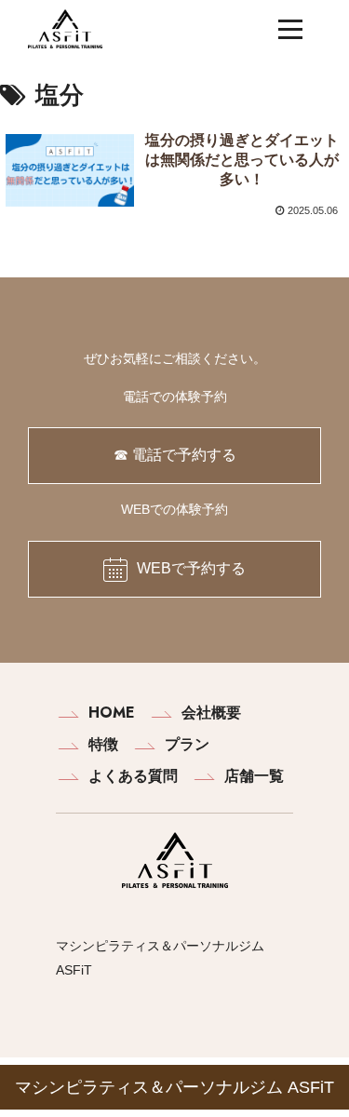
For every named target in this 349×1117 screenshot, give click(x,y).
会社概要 (211, 712)
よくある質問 (133, 776)
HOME (111, 712)
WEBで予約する (191, 568)
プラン (187, 744)
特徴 (103, 744)
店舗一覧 (254, 776)
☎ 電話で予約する (175, 455)
